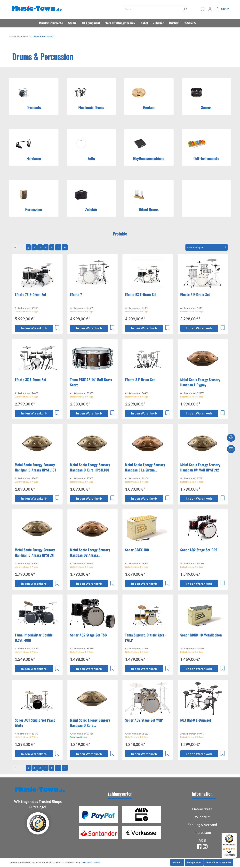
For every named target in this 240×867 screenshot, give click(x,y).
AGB (202, 840)
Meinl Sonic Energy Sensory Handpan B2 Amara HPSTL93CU (90, 552)
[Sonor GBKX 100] (147, 528)
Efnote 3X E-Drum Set (30, 379)
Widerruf (202, 817)
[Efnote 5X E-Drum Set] (147, 273)
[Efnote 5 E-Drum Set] (202, 273)
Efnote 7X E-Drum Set (30, 294)
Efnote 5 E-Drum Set (195, 294)
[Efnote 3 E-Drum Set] (147, 358)
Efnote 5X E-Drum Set (141, 294)
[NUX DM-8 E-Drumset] (202, 698)
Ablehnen (177, 862)
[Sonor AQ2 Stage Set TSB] (92, 613)
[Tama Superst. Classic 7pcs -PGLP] (147, 613)
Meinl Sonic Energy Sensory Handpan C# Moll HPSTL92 (200, 467)
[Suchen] (185, 9)
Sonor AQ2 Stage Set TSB (88, 634)
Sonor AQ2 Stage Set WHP (144, 720)
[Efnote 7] (92, 273)
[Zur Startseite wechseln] (37, 8)
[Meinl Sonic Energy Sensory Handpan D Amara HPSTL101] (37, 443)
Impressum (202, 832)
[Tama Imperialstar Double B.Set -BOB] (37, 613)
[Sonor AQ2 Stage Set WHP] (147, 698)
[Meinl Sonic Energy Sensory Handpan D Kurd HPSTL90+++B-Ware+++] (92, 698)
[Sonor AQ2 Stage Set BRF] (202, 528)
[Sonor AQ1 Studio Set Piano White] (37, 698)
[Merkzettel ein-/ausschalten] (57, 327)
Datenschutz (202, 809)
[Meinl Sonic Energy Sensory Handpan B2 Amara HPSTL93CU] (92, 528)
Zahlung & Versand (202, 824)
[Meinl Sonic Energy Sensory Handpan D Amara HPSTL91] (37, 528)
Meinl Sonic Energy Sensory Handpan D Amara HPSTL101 (35, 467)
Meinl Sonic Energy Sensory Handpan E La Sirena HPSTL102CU (145, 467)
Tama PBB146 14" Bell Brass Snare (91, 382)
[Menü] (235, 835)
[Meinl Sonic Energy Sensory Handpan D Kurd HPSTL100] (92, 443)
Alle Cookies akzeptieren (218, 862)
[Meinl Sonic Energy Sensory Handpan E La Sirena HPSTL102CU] (147, 443)
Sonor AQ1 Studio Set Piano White (35, 722)
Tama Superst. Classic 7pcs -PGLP (146, 637)
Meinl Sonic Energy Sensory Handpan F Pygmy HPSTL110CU (200, 382)
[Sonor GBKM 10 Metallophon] (202, 613)
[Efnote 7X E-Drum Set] (37, 273)
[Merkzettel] (202, 9)
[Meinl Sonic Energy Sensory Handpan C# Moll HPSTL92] (202, 443)
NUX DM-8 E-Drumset (195, 720)
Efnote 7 (76, 294)
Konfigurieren (194, 862)
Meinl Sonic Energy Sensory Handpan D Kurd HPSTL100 (90, 467)
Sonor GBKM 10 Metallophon (201, 634)
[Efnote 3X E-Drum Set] (37, 358)
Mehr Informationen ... (91, 862)
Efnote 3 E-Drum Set (140, 379)
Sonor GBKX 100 (137, 549)
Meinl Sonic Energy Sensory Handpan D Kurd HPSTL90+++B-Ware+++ (90, 722)
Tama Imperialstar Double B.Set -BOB (34, 637)
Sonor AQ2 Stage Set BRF (198, 549)
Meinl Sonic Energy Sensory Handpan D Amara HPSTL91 (35, 552)
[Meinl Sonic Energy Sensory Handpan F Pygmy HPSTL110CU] (202, 358)
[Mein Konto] (210, 9)
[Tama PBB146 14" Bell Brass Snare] (92, 358)
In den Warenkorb (34, 328)
